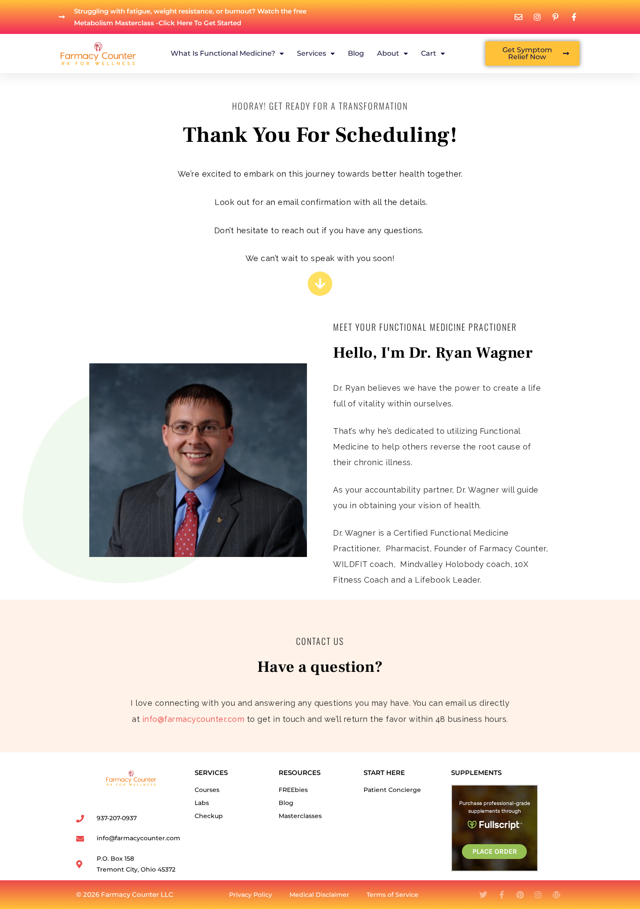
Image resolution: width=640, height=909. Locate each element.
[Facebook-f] (501, 895)
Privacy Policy (250, 895)
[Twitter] (483, 895)
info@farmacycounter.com (193, 719)
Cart (428, 53)
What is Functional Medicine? (223, 53)
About (388, 53)
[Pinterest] (520, 895)
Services (311, 53)
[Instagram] (538, 895)
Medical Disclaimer (319, 895)
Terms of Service (392, 895)
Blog (356, 53)
